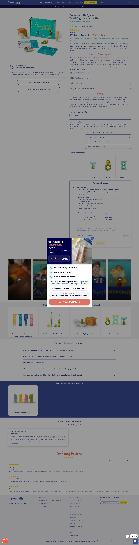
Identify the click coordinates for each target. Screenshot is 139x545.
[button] (69, 272)
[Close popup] (92, 238)
